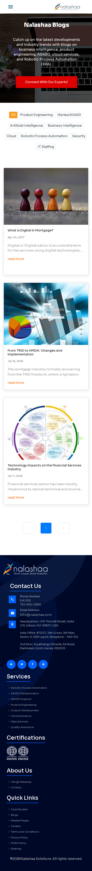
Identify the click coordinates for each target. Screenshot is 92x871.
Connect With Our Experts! (46, 82)
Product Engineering (36, 115)
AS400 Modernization (24, 693)
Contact (15, 787)
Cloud (11, 136)
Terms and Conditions (24, 831)
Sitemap (16, 848)
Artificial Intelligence (26, 126)
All (13, 115)
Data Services (19, 721)
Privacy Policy (19, 837)
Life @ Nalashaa (20, 781)
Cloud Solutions (20, 716)
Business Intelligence (65, 126)
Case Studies (19, 809)
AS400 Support (20, 699)
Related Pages (19, 820)
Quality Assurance (22, 727)
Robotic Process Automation (44, 136)
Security (78, 136)
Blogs (14, 814)
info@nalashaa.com (36, 615)
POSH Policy (18, 843)
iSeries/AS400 (69, 115)
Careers (15, 826)
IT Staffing (46, 147)
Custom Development (24, 710)
